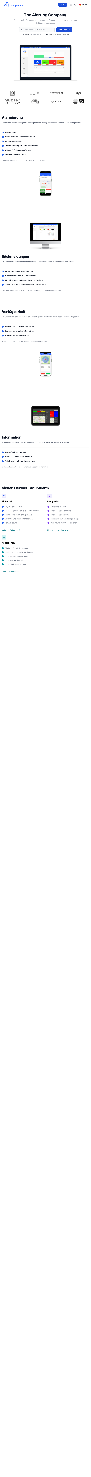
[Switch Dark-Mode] (75, 4)
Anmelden (63, 30)
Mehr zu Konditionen (10, 571)
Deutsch (84, 4)
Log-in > (62, 4)
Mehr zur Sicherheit (10, 530)
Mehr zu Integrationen (56, 530)
